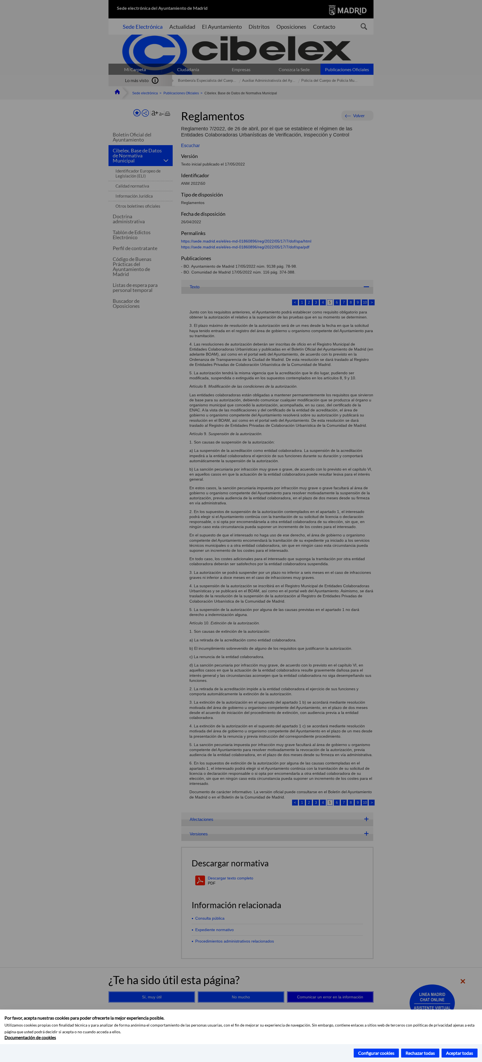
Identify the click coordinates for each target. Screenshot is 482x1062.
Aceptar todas (459, 1053)
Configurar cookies (376, 1053)
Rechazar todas (420, 1053)
